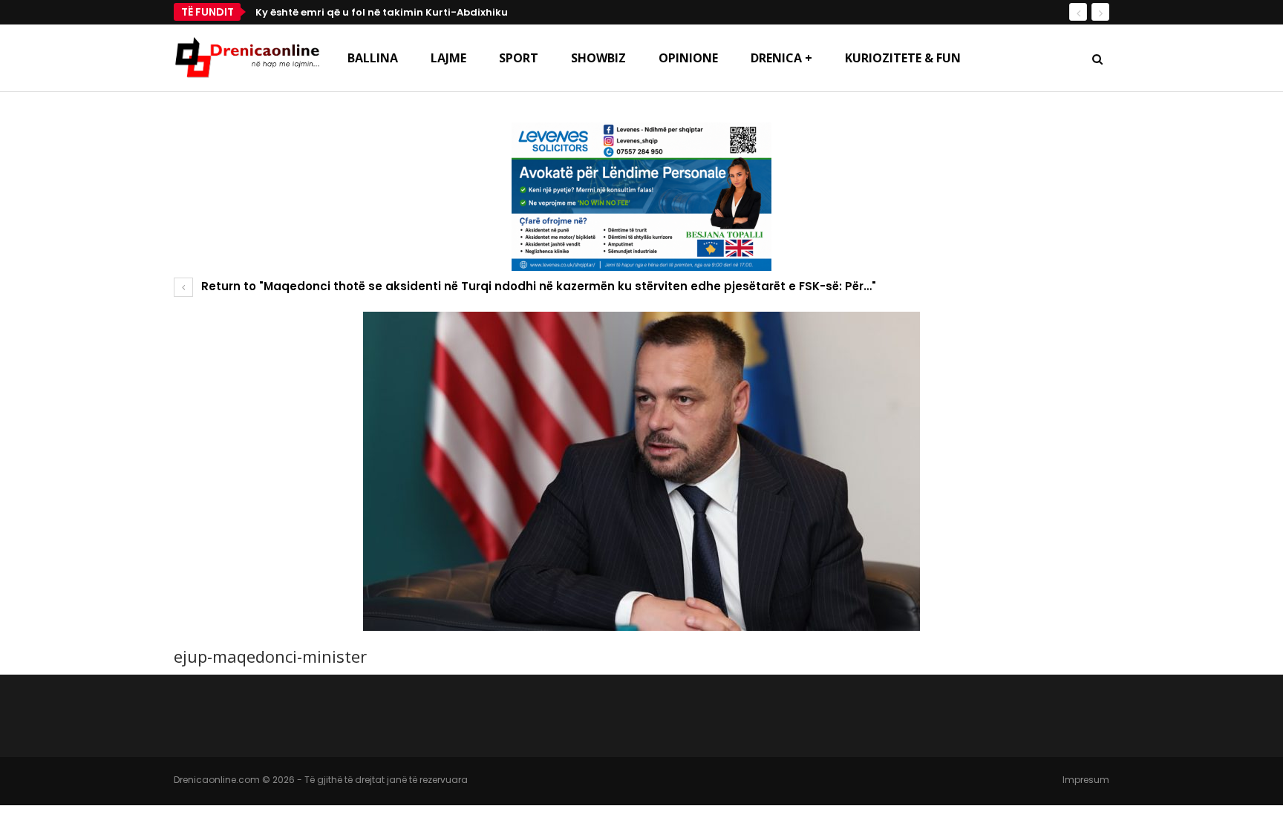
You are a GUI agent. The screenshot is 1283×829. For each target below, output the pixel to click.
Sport (518, 58)
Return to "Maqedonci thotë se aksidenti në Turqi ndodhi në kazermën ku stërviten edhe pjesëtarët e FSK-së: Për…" (537, 286)
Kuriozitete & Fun (903, 58)
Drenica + (781, 58)
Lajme (448, 58)
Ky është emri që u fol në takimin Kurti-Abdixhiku (381, 12)
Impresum (1085, 779)
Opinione (688, 58)
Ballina (372, 58)
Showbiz (598, 58)
